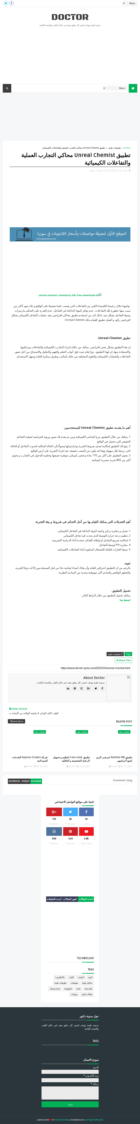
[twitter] (6, 3)
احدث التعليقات (54, 899)
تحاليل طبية (87, 983)
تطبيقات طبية (114, 147)
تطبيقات (74, 983)
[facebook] (11, 3)
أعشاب (81, 977)
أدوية (90, 977)
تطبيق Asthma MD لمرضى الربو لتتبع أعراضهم (114, 759)
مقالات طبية (87, 994)
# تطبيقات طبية (115, 654)
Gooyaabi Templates (94, 1120)
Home (127, 147)
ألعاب (71, 977)
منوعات (74, 994)
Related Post (124, 721)
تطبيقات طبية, (95, 170)
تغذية (78, 988)
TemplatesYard (62, 1120)
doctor (70, 17)
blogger (36, 781)
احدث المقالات (86, 899)
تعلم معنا (88, 988)
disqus (26, 781)
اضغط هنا (125, 600)
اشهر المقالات (70, 899)
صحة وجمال (55, 988)
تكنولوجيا (68, 988)
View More (17, 721)
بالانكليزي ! (60, 977)
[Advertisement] (70, 55)
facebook (14, 781)
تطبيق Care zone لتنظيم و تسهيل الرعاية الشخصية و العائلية (71, 759)
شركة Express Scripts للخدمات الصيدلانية (30, 759)
